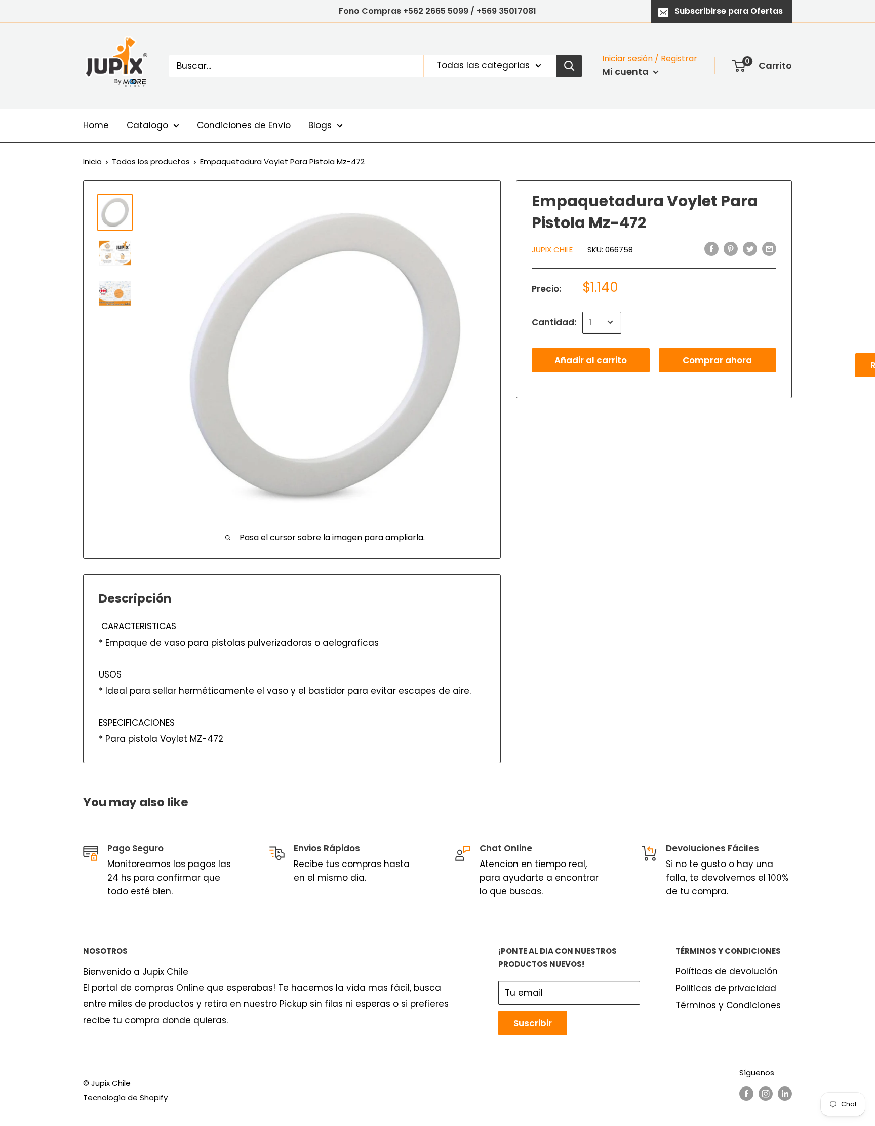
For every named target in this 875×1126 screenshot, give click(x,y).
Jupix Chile (552, 249)
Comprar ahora (717, 360)
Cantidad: (554, 322)
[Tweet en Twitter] (750, 249)
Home (96, 125)
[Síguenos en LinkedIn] (785, 1093)
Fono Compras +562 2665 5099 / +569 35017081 (437, 11)
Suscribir (532, 1023)
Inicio (92, 161)
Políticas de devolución (726, 971)
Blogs (320, 125)
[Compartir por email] (769, 249)
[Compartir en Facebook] (711, 249)
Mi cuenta (626, 71)
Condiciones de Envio (244, 125)
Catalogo (147, 125)
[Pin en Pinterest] (731, 249)
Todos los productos (151, 161)
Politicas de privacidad (725, 988)
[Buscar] (569, 66)
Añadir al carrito (590, 360)
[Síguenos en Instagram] (766, 1093)
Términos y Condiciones (728, 1005)
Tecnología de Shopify (125, 1097)
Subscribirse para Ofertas (728, 11)
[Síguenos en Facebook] (746, 1093)
